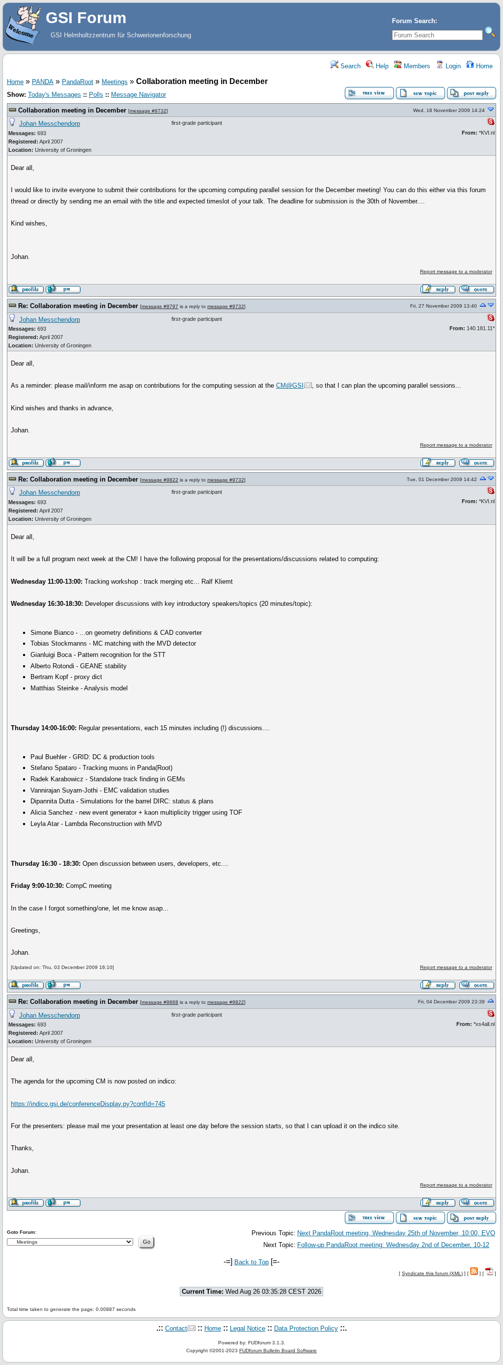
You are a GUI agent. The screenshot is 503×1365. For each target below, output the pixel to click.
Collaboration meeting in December (72, 110)
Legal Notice (247, 1328)
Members (416, 66)
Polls (96, 94)
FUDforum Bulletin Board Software (278, 1350)
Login (452, 66)
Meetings (115, 81)
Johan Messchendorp (49, 123)
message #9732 (148, 111)
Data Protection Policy (306, 1328)
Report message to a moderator (456, 271)
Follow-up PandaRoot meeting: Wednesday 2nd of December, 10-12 (393, 1245)
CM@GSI (290, 385)
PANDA (43, 81)
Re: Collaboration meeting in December (78, 306)
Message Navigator (138, 94)
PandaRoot (77, 81)
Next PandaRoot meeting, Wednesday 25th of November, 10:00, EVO (396, 1233)
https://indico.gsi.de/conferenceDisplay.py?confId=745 (88, 1104)
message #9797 (159, 306)
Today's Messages (54, 94)
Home (483, 66)
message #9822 (159, 480)
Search (349, 66)
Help (381, 66)
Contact (176, 1328)
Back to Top (251, 1262)
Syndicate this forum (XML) (432, 1273)
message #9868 (159, 1002)
